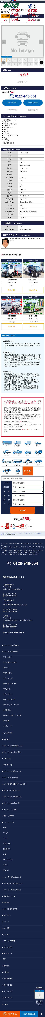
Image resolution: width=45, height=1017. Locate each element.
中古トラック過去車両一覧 (12, 771)
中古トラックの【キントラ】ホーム (8, 533)
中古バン (6, 667)
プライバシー (8, 998)
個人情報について (9, 896)
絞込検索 (22, 510)
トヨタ (5, 838)
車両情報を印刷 (33, 110)
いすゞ (5, 854)
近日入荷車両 (8, 733)
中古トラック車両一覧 (11, 651)
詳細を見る (11, 290)
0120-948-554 (16, 11)
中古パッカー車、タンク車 (12, 715)
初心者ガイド (8, 765)
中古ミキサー (7, 694)
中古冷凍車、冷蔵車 (9, 662)
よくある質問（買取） (11, 909)
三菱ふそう (7, 843)
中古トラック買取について (12, 877)
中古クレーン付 (8, 678)
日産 (4, 827)
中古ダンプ (7, 689)
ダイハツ (6, 870)
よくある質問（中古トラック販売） (15, 784)
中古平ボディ (7, 673)
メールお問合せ (33, 102)
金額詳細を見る (22, 82)
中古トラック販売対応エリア (13, 746)
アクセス (6, 934)
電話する (12, 1013)
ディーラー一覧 (9, 822)
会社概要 (6, 928)
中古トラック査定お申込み (12, 890)
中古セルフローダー (9, 683)
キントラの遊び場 (9, 941)
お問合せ (6, 972)
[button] (4, 42)
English (6, 1004)
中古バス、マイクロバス (11, 705)
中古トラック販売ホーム (12, 645)
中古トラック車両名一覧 (12, 803)
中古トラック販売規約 (11, 777)
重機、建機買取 (9, 816)
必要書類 (6, 902)
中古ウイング (7, 657)
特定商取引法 (8, 985)
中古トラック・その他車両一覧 (24, 533)
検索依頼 (6, 739)
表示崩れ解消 (8, 978)
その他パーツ (7, 726)
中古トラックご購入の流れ (12, 752)
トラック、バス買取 (10, 809)
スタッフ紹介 (8, 947)
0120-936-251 (33, 11)
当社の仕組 (7, 758)
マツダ (5, 833)
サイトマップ (8, 991)
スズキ (5, 865)
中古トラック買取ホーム (12, 790)
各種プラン (7, 915)
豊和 (4, 959)
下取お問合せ (12, 102)
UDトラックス (8, 859)
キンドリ (6, 921)
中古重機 (6, 721)
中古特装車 (7, 710)
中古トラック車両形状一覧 (12, 797)
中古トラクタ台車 (9, 699)
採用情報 (6, 966)
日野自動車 (7, 849)
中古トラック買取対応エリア (13, 883)
